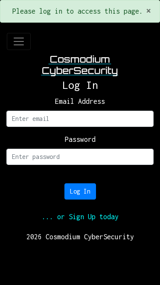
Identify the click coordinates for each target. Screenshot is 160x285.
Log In (80, 191)
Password (80, 139)
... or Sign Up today (80, 216)
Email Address (80, 101)
